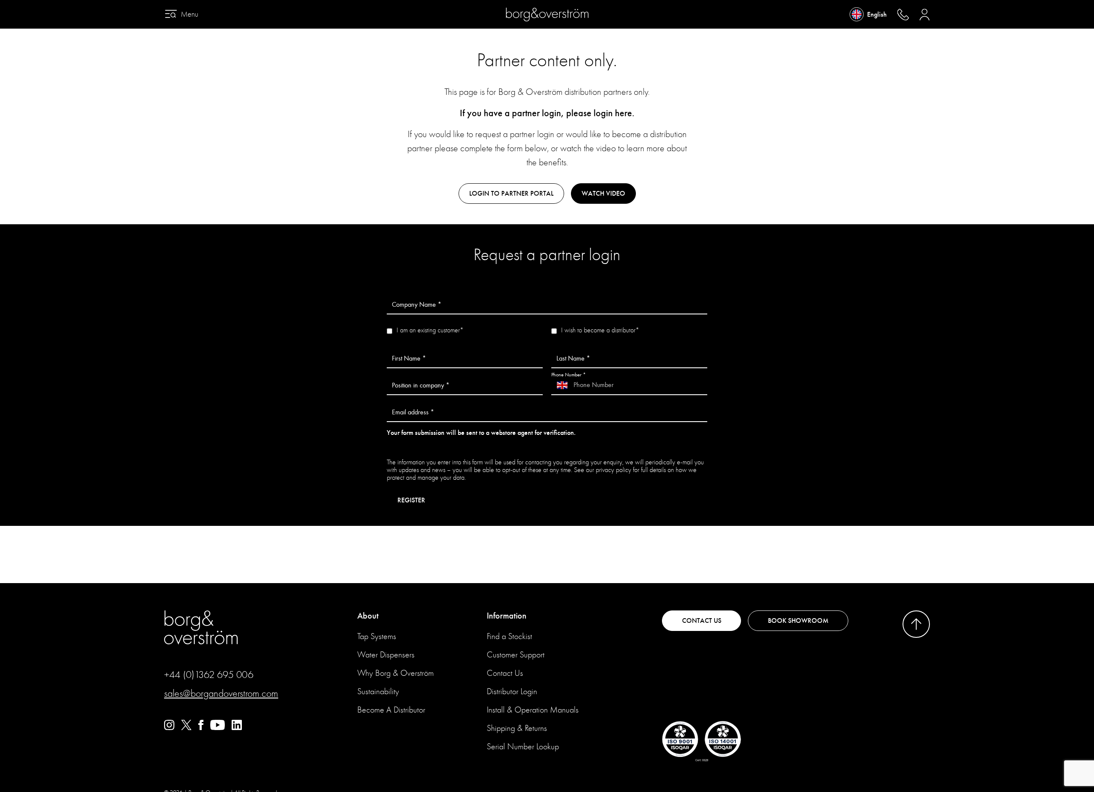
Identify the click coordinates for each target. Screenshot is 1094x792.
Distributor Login (512, 691)
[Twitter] (186, 728)
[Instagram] (169, 728)
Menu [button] (189, 14)
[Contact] (903, 15)
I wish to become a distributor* (600, 330)
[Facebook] (200, 728)
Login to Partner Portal (511, 193)
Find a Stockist (509, 636)
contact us (701, 620)
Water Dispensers (386, 655)
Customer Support (515, 655)
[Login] (924, 15)
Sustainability (378, 691)
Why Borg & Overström (395, 673)
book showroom (798, 620)
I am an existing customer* (430, 330)
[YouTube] (217, 728)
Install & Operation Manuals (533, 710)
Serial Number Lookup (523, 746)
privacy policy (613, 470)
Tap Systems (376, 636)
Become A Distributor (391, 710)
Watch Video (603, 193)
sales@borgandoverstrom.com (221, 693)
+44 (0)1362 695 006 (208, 675)
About (368, 615)
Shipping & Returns (517, 728)
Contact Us (505, 673)
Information (506, 615)
